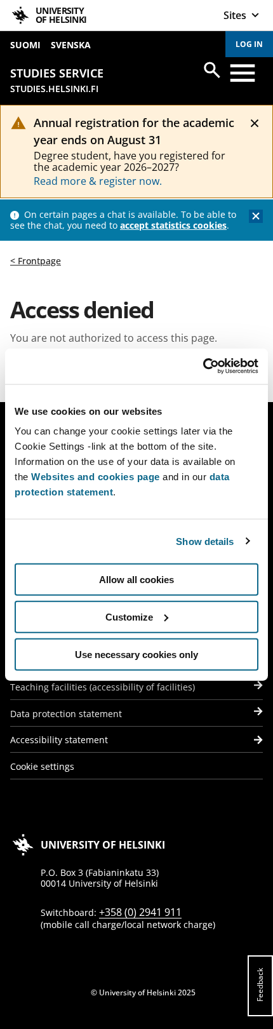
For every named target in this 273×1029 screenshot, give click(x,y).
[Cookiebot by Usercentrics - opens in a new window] (202, 366)
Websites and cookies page (95, 476)
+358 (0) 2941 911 (140, 912)
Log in (249, 44)
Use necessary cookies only (136, 654)
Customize (129, 616)
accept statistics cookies (173, 225)
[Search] (212, 70)
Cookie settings (42, 766)
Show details (205, 540)
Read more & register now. (98, 181)
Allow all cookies (136, 579)
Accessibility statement (59, 740)
